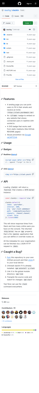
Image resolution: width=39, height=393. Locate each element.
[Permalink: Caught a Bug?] (2, 251)
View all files (19, 79)
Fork (9, 257)
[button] (33, 159)
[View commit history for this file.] (34, 29)
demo (14, 154)
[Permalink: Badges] (2, 149)
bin (7, 39)
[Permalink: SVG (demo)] (2, 168)
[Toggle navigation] (3, 3)
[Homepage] (19, 3)
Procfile (9, 75)
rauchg (7, 10)
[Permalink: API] (2, 181)
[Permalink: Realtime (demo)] (2, 154)
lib (7, 44)
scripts (8, 48)
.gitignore (9, 57)
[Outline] (36, 86)
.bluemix (9, 35)
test (7, 52)
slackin (15, 10)
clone (30, 260)
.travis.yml (10, 61)
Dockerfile (10, 66)
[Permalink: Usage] (2, 142)
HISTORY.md (11, 70)
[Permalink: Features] (2, 98)
